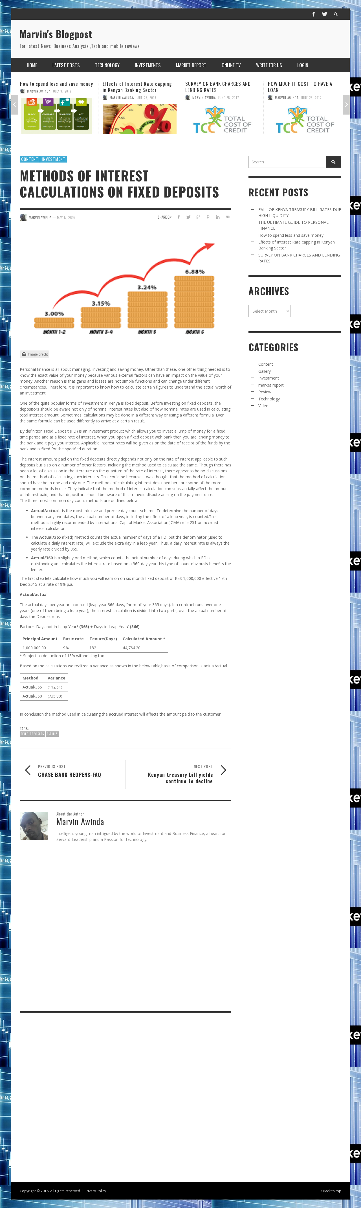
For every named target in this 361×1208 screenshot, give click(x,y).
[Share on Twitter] (188, 217)
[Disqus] (125, 928)
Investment (53, 159)
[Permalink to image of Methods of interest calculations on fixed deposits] (125, 288)
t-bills (52, 734)
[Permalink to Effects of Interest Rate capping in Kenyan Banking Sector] (57, 119)
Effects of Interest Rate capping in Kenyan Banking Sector (54, 86)
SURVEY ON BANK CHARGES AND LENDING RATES (135, 86)
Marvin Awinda (38, 97)
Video (263, 405)
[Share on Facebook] (178, 217)
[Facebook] (313, 14)
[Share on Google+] (198, 217)
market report (271, 385)
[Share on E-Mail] (227, 217)
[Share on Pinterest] (208, 217)
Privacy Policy (95, 1191)
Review (264, 391)
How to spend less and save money (290, 235)
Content (29, 159)
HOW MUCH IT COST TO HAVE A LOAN (217, 86)
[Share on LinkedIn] (217, 217)
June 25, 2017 (63, 97)
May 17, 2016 (66, 217)
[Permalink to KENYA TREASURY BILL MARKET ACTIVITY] (305, 119)
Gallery (264, 371)
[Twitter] (324, 14)
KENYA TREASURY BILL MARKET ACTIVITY (299, 86)
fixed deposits (32, 734)
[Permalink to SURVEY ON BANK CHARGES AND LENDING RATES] (140, 119)
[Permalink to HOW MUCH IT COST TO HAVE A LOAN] (222, 119)
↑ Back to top (330, 1191)
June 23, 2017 (311, 97)
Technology (269, 399)
